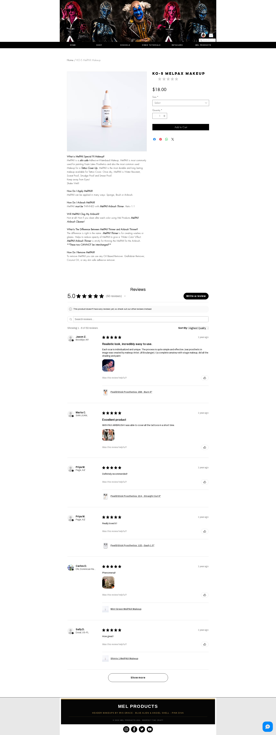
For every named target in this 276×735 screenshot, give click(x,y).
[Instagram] (126, 729)
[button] (211, 34)
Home (70, 60)
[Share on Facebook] (154, 139)
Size (155, 96)
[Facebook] (134, 729)
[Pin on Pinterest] (160, 139)
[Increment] (165, 116)
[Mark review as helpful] (205, 377)
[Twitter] (142, 729)
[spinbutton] (160, 116)
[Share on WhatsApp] (167, 139)
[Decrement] (155, 116)
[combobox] (180, 103)
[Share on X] (173, 139)
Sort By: (183, 328)
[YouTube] (150, 729)
